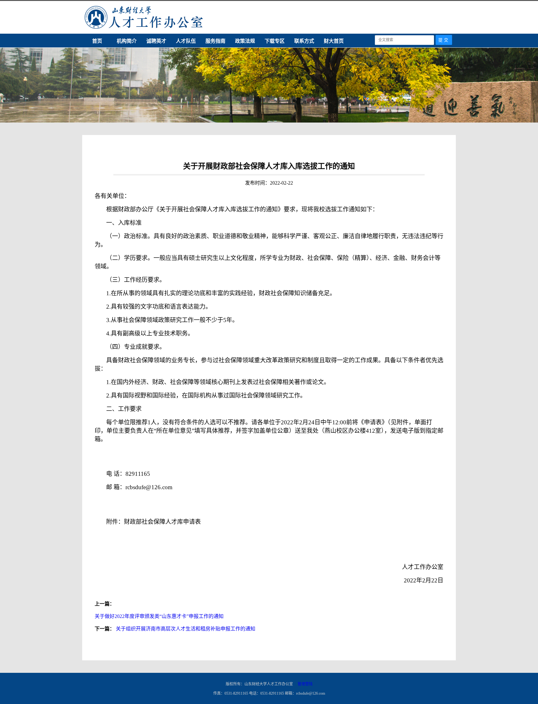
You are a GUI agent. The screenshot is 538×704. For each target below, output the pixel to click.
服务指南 (215, 41)
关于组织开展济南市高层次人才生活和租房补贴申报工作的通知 (185, 628)
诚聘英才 (156, 41)
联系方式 (304, 41)
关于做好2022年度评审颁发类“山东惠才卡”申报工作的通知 (159, 616)
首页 (97, 41)
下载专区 (275, 41)
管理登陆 (305, 684)
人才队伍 (186, 41)
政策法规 (245, 41)
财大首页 (334, 41)
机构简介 (127, 41)
